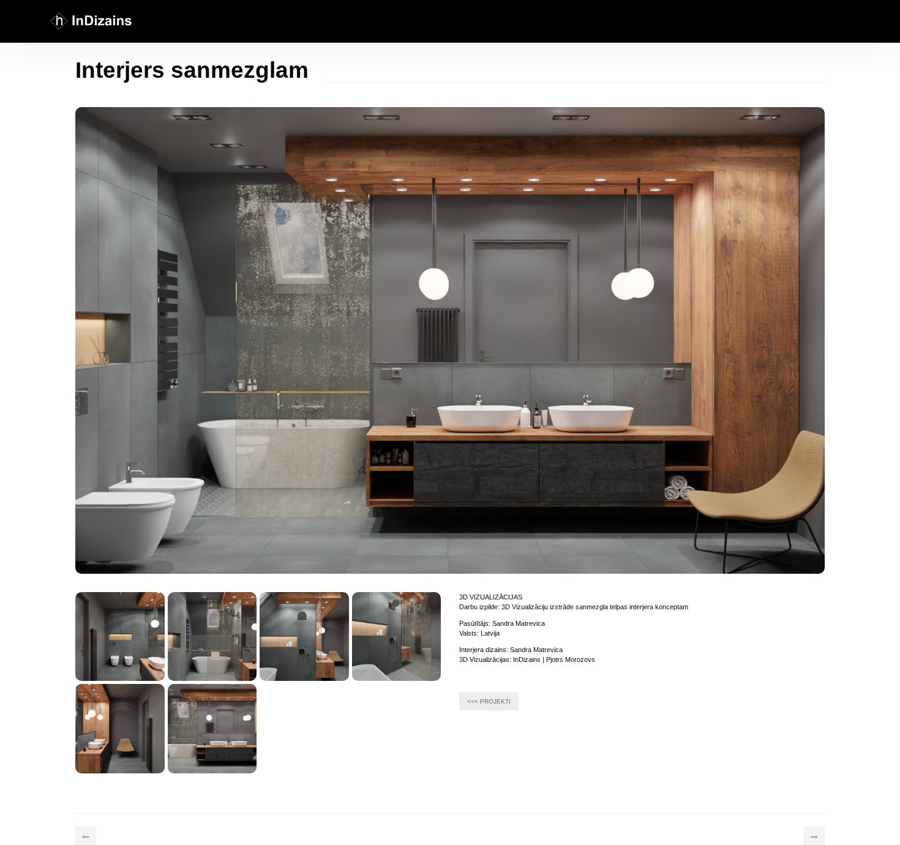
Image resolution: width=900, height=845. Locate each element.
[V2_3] (212, 728)
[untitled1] (212, 637)
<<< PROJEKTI (489, 701)
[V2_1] (396, 637)
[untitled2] (304, 637)
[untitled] (120, 637)
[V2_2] (120, 728)
